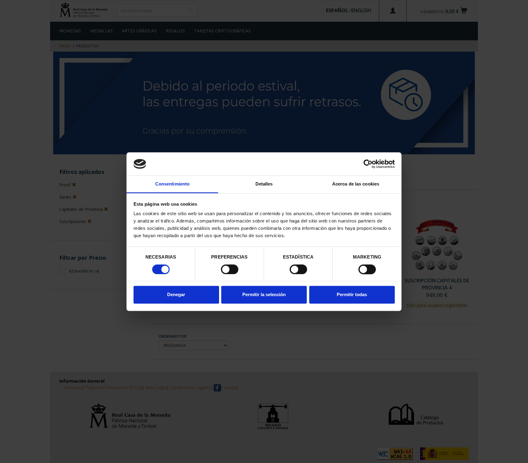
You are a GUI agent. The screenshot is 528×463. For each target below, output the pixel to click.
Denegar (176, 294)
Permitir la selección (264, 294)
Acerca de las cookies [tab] (355, 184)
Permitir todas (352, 294)
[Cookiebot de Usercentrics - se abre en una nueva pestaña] (368, 163)
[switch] (229, 269)
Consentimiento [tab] (172, 184)
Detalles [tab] (264, 184)
